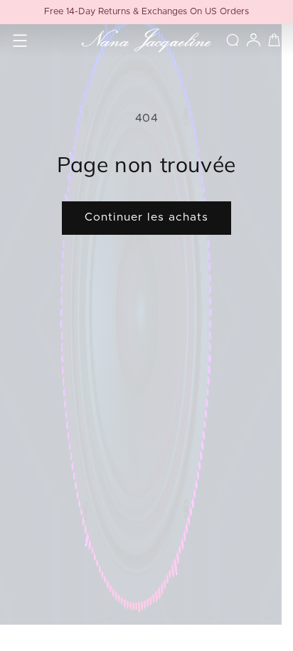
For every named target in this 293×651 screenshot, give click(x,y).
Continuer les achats (147, 217)
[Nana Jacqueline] (146, 40)
